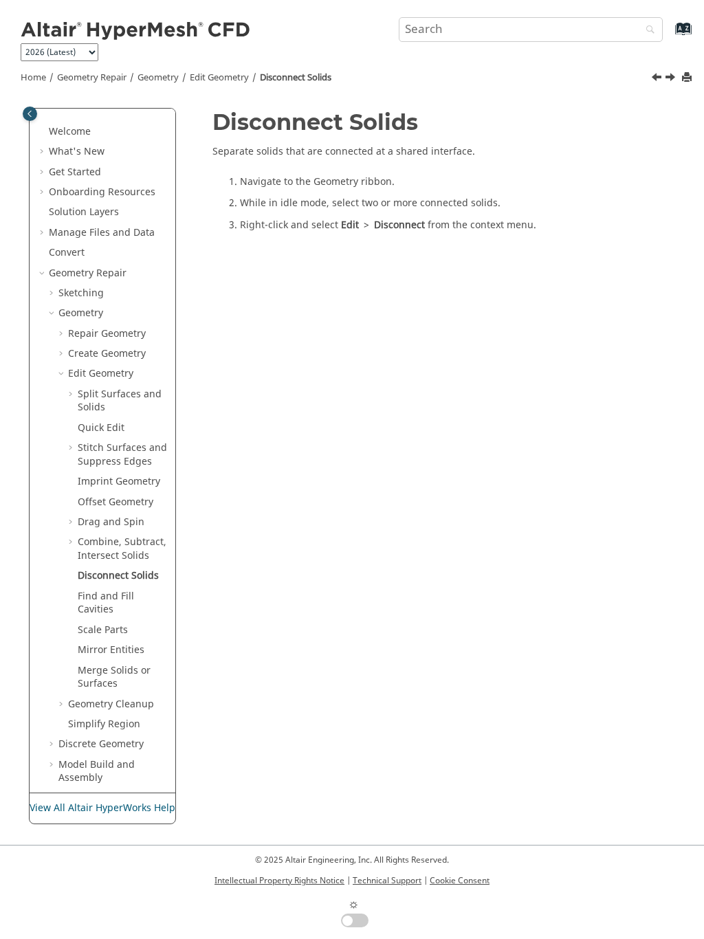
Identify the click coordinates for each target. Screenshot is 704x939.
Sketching (81, 293)
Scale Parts (103, 630)
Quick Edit (101, 428)
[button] (43, 132)
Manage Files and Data (102, 232)
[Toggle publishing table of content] (30, 114)
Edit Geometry (219, 77)
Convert (67, 252)
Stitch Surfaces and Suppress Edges (122, 455)
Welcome (70, 131)
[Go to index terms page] (668, 35)
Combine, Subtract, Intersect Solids (122, 549)
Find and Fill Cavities (106, 603)
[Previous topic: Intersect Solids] (657, 79)
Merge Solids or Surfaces (114, 677)
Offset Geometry (115, 502)
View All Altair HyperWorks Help (102, 808)
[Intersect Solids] (657, 79)
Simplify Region (104, 724)
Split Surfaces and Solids (120, 401)
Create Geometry (107, 353)
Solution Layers (84, 212)
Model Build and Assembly (96, 772)
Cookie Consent (460, 880)
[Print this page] (688, 78)
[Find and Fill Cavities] (671, 79)
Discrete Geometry (101, 744)
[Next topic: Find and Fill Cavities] (671, 79)
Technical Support (387, 880)
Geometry (158, 77)
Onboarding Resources (102, 192)
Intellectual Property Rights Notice (279, 880)
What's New (76, 151)
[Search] (647, 30)
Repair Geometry (107, 334)
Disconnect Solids (295, 77)
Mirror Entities (111, 650)
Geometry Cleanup (111, 704)
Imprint (119, 481)
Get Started (75, 172)
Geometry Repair (91, 77)
